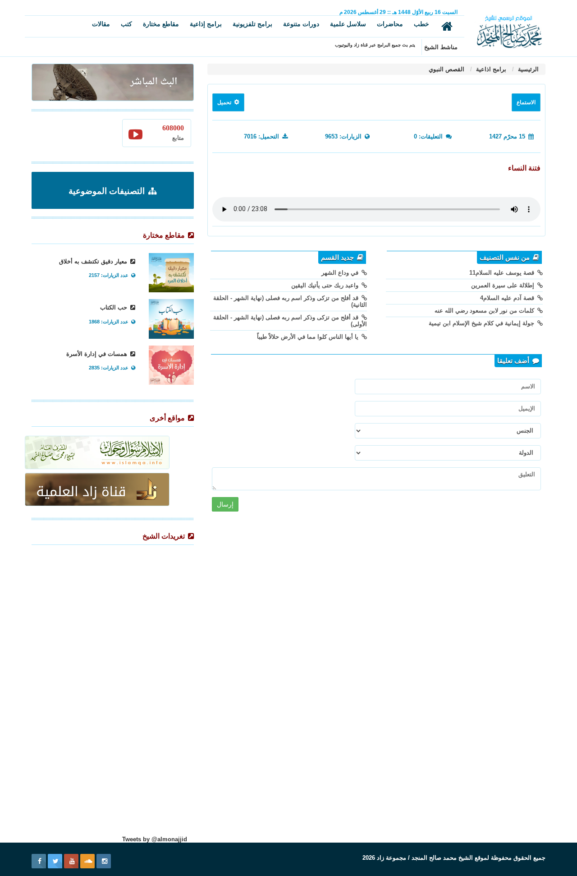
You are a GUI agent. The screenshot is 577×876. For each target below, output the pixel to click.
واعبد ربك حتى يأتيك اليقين (325, 285)
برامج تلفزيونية (252, 24)
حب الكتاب (114, 307)
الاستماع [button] (526, 102)
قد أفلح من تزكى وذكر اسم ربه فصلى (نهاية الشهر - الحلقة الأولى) (290, 320)
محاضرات (390, 24)
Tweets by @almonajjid (154, 839)
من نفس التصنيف (505, 257)
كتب (126, 24)
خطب (421, 24)
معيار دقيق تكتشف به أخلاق (94, 261)
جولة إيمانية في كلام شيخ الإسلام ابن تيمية (482, 323)
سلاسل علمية (348, 24)
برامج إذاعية (206, 24)
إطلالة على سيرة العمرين (503, 285)
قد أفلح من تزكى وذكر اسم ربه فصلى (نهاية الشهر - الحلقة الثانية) (290, 301)
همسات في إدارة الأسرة (97, 353)
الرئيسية (527, 69)
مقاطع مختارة (161, 24)
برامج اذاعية (490, 69)
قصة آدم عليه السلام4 (508, 298)
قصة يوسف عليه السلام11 (502, 272)
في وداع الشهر (340, 272)
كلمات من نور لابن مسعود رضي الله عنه (485, 310)
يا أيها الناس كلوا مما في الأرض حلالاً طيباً (308, 336)
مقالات (101, 24)
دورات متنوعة (301, 24)
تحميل (225, 102)
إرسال (225, 504)
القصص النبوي (446, 69)
